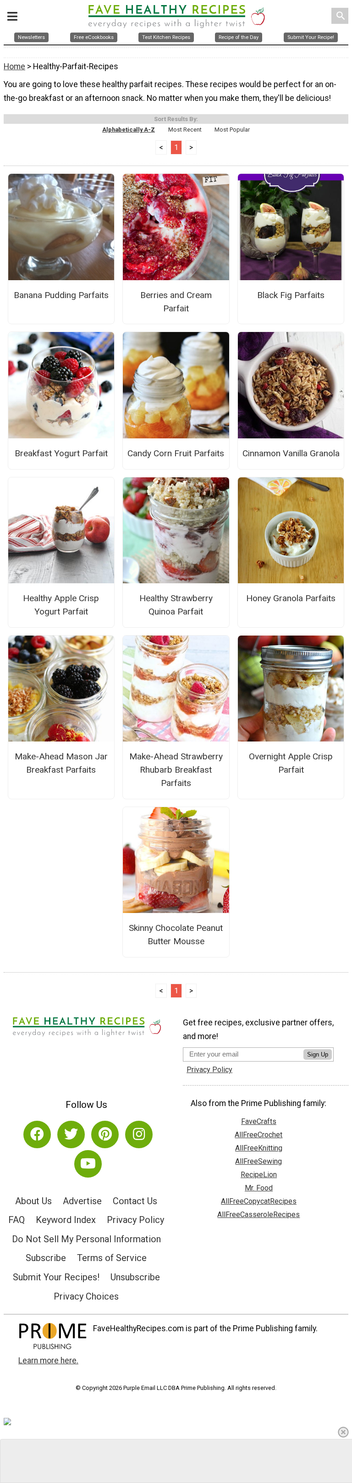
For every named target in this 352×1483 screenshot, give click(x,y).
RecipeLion (259, 1174)
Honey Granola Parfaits (291, 598)
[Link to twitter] (71, 1134)
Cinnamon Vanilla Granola (291, 453)
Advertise (82, 1200)
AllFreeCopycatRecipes (259, 1201)
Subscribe (46, 1257)
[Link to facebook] (37, 1134)
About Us (33, 1200)
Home (14, 66)
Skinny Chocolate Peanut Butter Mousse (176, 934)
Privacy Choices (86, 1296)
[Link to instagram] (139, 1134)
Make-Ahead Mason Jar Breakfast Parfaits (61, 763)
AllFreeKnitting (258, 1148)
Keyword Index (66, 1219)
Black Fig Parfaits (290, 295)
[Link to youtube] (88, 1164)
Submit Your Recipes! (56, 1277)
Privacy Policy (135, 1219)
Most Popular (232, 129)
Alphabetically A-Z (128, 129)
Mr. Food (259, 1188)
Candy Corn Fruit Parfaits (175, 453)
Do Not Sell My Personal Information (86, 1239)
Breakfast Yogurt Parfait (61, 453)
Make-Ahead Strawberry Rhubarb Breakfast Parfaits (176, 769)
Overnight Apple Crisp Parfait (291, 763)
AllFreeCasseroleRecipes (258, 1214)
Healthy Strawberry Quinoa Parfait (176, 605)
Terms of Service (112, 1257)
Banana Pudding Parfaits (61, 295)
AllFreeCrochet (258, 1134)
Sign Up (317, 1054)
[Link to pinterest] (105, 1134)
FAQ (16, 1219)
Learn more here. (48, 1360)
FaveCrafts (258, 1121)
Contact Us (135, 1200)
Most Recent (185, 129)
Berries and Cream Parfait (176, 302)
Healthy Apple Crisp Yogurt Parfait (61, 605)
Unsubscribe (135, 1277)
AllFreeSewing (258, 1161)
